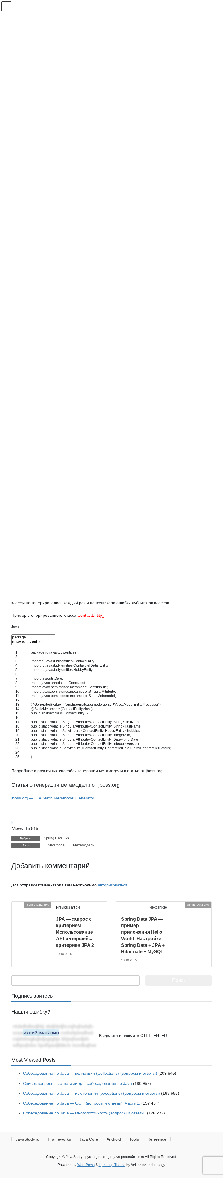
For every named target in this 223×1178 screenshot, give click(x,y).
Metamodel (57, 845)
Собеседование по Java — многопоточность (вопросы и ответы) (84, 1113)
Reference (156, 1139)
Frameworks (59, 1139)
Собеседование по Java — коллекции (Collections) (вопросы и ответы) (90, 1073)
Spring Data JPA (57, 838)
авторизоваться (112, 885)
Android (114, 1139)
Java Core (88, 1139)
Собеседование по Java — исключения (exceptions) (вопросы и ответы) (91, 1093)
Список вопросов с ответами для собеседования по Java (77, 1083)
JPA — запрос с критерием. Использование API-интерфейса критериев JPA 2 (75, 932)
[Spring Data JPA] (14, 904)
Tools (134, 1139)
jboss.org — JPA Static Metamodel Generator (52, 798)
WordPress (86, 1165)
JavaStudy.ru (27, 1139)
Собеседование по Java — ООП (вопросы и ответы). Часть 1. (81, 1103)
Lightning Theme (112, 1165)
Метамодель (83, 845)
